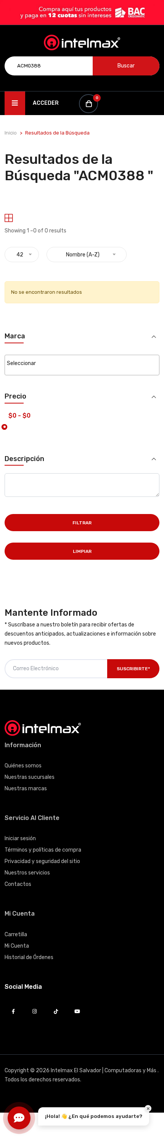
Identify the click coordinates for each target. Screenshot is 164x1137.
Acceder (46, 103)
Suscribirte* (133, 668)
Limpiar (82, 551)
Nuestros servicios (27, 873)
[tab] (9, 218)
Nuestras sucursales (30, 777)
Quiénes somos (23, 765)
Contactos (18, 884)
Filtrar (82, 522)
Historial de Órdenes (29, 957)
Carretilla (16, 934)
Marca (15, 336)
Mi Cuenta (17, 946)
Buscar (126, 65)
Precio (15, 396)
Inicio (11, 133)
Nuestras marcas (26, 788)
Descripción (24, 459)
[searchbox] (82, 363)
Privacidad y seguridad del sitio (42, 861)
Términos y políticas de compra (43, 850)
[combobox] (82, 365)
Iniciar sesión (20, 838)
